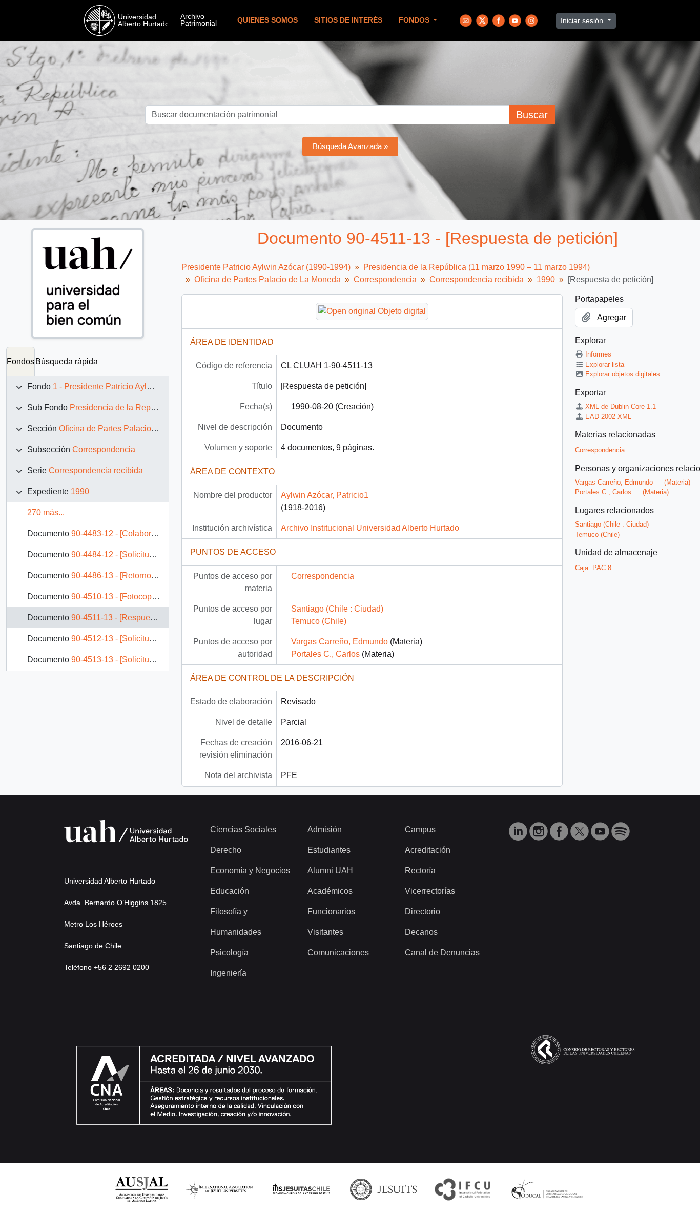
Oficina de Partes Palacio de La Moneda (132, 428)
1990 (80, 491)
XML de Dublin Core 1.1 (620, 406)
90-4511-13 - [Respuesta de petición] (138, 617)
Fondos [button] (415, 20)
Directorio (422, 911)
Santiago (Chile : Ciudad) (337, 608)
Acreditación (427, 850)
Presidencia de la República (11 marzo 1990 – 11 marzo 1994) (476, 267)
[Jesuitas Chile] (301, 1188)
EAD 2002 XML (608, 417)
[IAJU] (219, 1188)
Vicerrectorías (430, 891)
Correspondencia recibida (96, 470)
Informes (598, 354)
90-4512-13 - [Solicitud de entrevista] (137, 638)
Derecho (225, 850)
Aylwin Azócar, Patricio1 (324, 495)
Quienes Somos (267, 20)
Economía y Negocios (250, 870)
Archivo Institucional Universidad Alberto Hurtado (370, 527)
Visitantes (325, 932)
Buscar (532, 114)
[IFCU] (462, 1188)
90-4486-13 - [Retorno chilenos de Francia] (149, 575)
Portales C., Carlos (325, 653)
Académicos (330, 891)
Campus (420, 829)
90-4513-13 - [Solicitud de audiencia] (138, 659)
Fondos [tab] (20, 361)
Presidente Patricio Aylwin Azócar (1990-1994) (266, 267)
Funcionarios (331, 911)
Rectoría (420, 870)
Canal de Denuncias (442, 952)
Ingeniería (228, 973)
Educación (229, 891)
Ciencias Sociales (243, 829)
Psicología (229, 952)
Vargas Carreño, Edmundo (339, 641)
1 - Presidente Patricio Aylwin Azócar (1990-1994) (143, 386)
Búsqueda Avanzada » (350, 146)
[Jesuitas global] (383, 1188)
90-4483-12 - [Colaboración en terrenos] (143, 533)
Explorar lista (604, 364)
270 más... (46, 512)
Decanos (421, 932)
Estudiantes (329, 850)
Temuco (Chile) (318, 621)
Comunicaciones (338, 952)
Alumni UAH (330, 870)
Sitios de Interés (348, 20)
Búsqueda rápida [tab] (66, 361)
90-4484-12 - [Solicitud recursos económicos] (153, 554)
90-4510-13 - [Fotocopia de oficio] (132, 596)
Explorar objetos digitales (622, 374)
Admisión (324, 829)
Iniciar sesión (583, 20)
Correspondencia (103, 449)
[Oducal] (548, 1188)
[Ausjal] (141, 1188)
